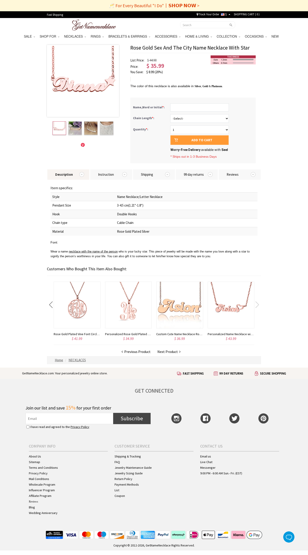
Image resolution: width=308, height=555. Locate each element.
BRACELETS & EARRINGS (128, 36)
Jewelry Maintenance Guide (133, 468)
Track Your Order (208, 14)
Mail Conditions (39, 479)
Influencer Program (42, 490)
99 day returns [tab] (194, 174)
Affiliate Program (40, 496)
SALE (29, 36)
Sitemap (34, 462)
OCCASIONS (255, 36)
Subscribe (132, 418)
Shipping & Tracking (128, 456)
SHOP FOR (49, 36)
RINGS (96, 36)
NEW (275, 36)
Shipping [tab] (147, 174)
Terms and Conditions (43, 468)
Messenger (208, 468)
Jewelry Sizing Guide (129, 473)
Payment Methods (127, 484)
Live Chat (206, 462)
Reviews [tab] (233, 174)
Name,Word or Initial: (149, 107)
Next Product (168, 351)
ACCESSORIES (167, 36)
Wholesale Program (42, 484)
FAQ (117, 462)
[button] (51, 304)
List (117, 490)
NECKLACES (74, 36)
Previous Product (137, 351)
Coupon (120, 496)
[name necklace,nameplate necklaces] (94, 24)
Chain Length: (144, 118)
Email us (205, 456)
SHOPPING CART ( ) (247, 14)
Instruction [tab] (106, 174)
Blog (32, 507)
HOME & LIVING (198, 36)
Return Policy (123, 479)
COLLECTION (228, 36)
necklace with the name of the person (93, 251)
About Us (35, 456)
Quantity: (140, 129)
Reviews (33, 501)
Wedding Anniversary (43, 513)
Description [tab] (64, 174)
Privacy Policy (80, 427)
